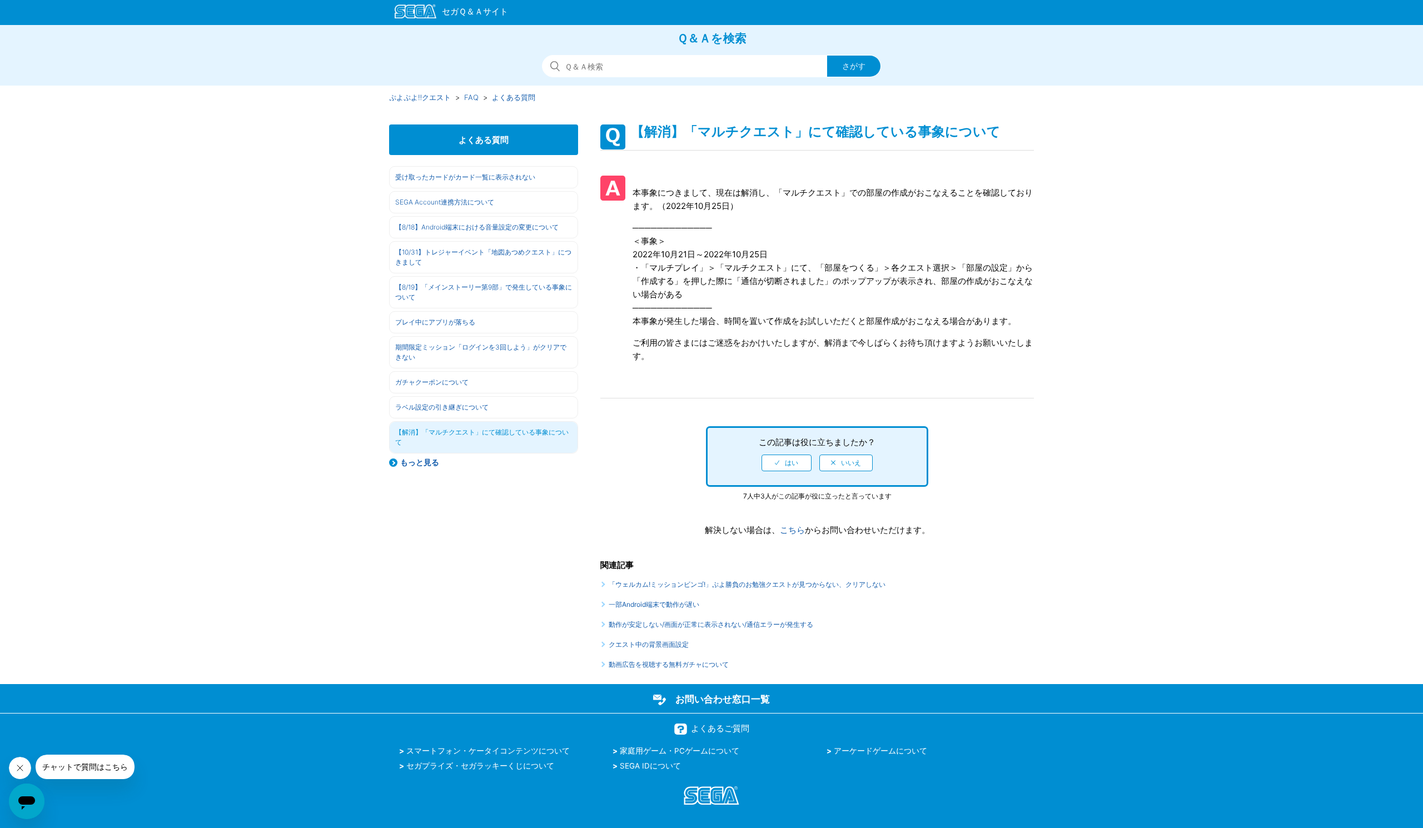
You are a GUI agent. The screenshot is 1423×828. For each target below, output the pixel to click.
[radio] (787, 463)
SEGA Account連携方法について (444, 202)
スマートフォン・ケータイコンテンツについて (488, 750)
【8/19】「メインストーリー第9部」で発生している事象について (483, 292)
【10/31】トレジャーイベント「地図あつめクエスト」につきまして (483, 257)
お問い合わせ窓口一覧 (722, 699)
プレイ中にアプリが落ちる (435, 322)
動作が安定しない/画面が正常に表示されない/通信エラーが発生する (711, 624)
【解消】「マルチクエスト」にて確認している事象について (482, 437)
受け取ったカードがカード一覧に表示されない (465, 177)
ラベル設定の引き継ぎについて (442, 407)
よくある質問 (513, 97)
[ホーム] (446, 13)
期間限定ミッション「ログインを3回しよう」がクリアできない (480, 352)
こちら (792, 530)
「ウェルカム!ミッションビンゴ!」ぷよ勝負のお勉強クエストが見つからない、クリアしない (747, 584)
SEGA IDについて (650, 765)
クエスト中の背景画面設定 (649, 644)
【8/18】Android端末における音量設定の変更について (477, 227)
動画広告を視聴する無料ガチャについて (669, 664)
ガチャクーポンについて (432, 382)
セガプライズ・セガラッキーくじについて (480, 765)
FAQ (471, 97)
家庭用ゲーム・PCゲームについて (679, 750)
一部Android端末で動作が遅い (654, 604)
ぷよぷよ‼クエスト (420, 97)
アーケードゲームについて (880, 750)
